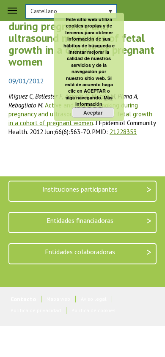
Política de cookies (94, 310)
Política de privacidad (36, 310)
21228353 (123, 132)
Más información (94, 100)
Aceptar (93, 112)
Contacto (23, 299)
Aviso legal (94, 299)
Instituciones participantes (96, 189)
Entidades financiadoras (99, 220)
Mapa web (58, 299)
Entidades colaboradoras (98, 252)
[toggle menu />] (12, 10)
